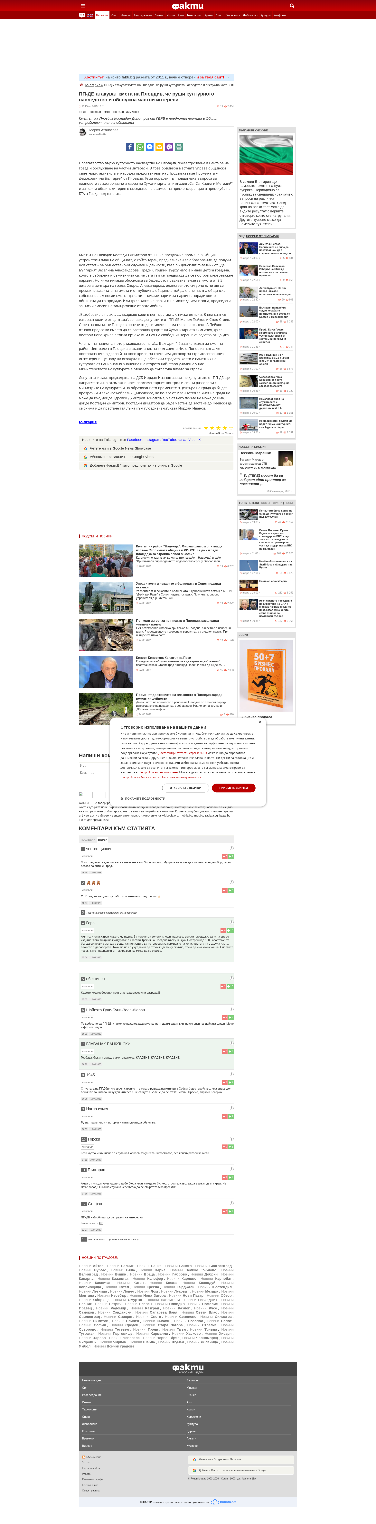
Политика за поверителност (181, 777)
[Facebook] (130, 147)
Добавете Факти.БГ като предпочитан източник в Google (136, 465)
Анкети (191, 1438)
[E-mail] (159, 147)
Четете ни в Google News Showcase (220, 1459)
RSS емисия (93, 1457)
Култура (265, 15)
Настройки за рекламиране (158, 772)
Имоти (171, 15)
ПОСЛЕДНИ (88, 839)
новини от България (262, 236)
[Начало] (187, 6)
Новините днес (92, 1380)
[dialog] (188, 762)
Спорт (219, 15)
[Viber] (169, 147)
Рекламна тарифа (92, 1479)
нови (289, 502)
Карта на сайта (91, 1468)
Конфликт (280, 15)
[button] (142, 798)
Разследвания (143, 15)
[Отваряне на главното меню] (83, 5)
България (102, 15)
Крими (208, 15)
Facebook (135, 440)
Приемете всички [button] (233, 788)
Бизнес (159, 15)
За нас (86, 1462)
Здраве (191, 1431)
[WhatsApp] (140, 147)
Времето (88, 1438)
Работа (86, 1473)
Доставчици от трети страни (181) (182, 753)
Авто (181, 15)
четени (253, 502)
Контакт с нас (90, 1485)
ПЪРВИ (102, 839)
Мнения (125, 15)
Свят (114, 15)
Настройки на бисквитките (139, 777)
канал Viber (187, 440)
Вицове (87, 1445)
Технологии (194, 15)
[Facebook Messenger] (150, 147)
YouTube (169, 440)
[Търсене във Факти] (292, 5)
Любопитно (250, 15)
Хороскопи (233, 15)
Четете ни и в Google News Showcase (120, 448)
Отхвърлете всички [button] (186, 788)
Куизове (192, 1445)
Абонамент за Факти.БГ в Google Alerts (122, 457)
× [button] (259, 722)
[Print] (179, 147)
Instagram (152, 440)
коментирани (271, 502)
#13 (101, 1223)
